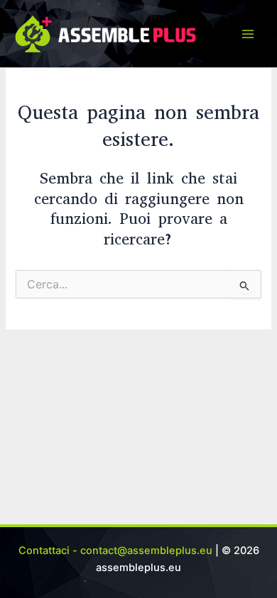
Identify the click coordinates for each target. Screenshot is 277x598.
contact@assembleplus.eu (146, 550)
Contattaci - (49, 550)
